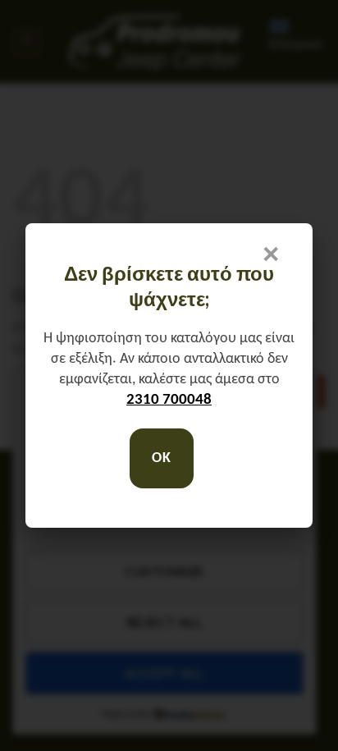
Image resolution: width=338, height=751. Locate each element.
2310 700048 (169, 400)
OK (161, 458)
